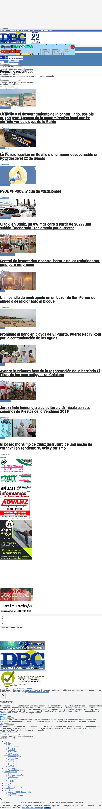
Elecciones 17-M (14, 756)
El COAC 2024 (13, 778)
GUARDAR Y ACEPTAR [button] (8, 732)
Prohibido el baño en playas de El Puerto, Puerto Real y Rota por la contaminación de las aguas (50, 336)
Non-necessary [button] (6, 723)
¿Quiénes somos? (11, 617)
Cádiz (5, 49)
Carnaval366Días (10, 772)
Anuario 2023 (13, 763)
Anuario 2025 (13, 87)
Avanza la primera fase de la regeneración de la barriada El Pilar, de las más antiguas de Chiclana (50, 372)
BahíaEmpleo (13, 758)
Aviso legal (8, 622)
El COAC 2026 (13, 111)
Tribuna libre (5, 185)
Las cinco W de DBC (12, 618)
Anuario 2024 (13, 761)
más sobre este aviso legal (38, 692)
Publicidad (8, 620)
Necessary (6, 716)
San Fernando (13, 746)
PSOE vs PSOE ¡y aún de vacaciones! (30, 191)
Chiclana (11, 748)
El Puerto (11, 750)
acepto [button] (25, 692)
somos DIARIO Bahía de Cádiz (19, 792)
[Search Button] (19, 64)
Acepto (48, 808)
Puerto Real (12, 751)
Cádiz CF (7, 783)
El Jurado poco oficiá (16, 128)
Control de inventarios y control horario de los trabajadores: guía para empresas (50, 262)
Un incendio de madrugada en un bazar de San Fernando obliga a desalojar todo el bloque (47, 299)
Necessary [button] (4, 714)
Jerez (10, 745)
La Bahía (7, 743)
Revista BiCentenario (16, 770)
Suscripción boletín (15, 149)
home (2, 66)
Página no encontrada (13, 66)
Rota (10, 753)
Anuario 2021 (13, 767)
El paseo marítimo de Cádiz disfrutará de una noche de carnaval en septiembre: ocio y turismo (46, 446)
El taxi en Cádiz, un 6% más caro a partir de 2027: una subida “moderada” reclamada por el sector (45, 226)
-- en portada (5, 107)
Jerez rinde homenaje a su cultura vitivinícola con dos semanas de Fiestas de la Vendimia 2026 (45, 409)
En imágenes (9, 789)
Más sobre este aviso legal (32, 808)
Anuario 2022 (13, 765)
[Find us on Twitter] (1, 799)
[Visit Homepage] (20, 43)
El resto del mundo (9, 78)
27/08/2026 (4, 234)
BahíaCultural (9, 768)
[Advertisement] (51, 14)
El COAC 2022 (13, 125)
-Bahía (2, 148)
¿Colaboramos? (10, 623)
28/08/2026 (4, 128)
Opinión (7, 785)
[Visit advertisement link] (37, 55)
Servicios (7, 790)
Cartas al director (15, 787)
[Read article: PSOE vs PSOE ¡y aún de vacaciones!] (51, 175)
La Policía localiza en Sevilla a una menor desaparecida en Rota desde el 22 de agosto (49, 156)
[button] (11, 627)
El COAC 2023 (13, 780)
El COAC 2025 (13, 777)
